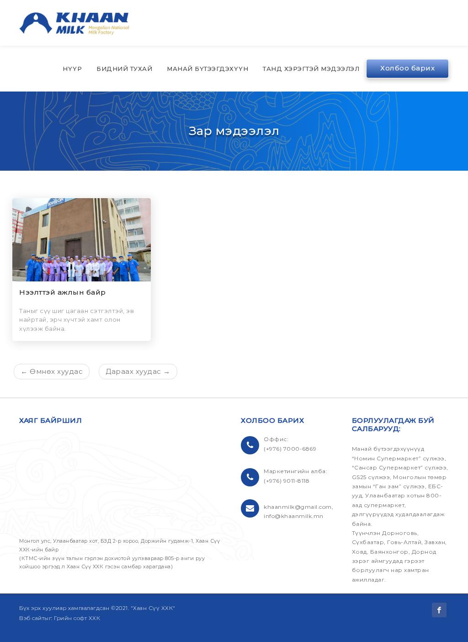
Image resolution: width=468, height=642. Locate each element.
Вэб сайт (31, 618)
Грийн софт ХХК (77, 618)
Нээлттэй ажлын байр (62, 292)
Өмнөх (52, 371)
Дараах (138, 371)
